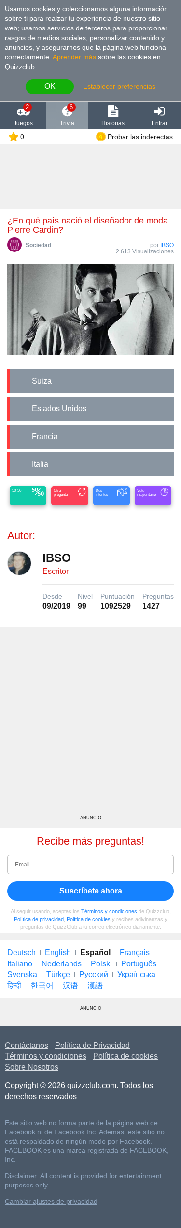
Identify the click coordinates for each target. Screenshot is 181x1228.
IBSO (167, 245)
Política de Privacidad (92, 1045)
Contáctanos (26, 1045)
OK (50, 86)
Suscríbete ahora (90, 891)
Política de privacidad (39, 919)
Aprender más (74, 57)
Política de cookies (89, 919)
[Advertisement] (90, 724)
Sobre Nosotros (31, 1067)
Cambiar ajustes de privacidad (51, 1201)
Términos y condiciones (109, 911)
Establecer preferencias (119, 86)
